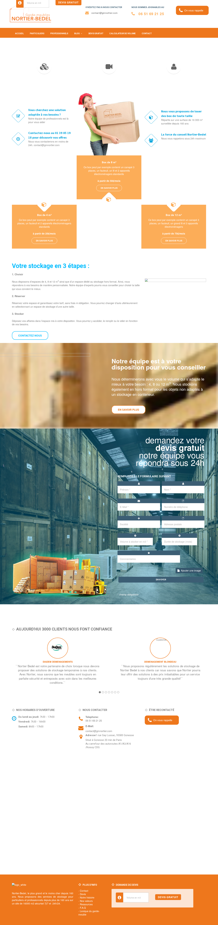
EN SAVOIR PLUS (44, 240)
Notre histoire (87, 897)
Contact (84, 890)
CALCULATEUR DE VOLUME (122, 33)
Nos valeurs (86, 901)
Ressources (86, 904)
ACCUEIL (19, 33)
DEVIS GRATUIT (95, 33)
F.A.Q (83, 907)
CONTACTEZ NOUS (30, 335)
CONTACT (147, 33)
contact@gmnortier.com (98, 731)
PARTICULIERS (37, 33)
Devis (83, 894)
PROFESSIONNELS (59, 33)
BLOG (77, 33)
